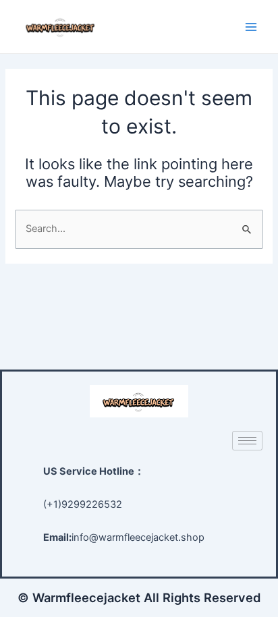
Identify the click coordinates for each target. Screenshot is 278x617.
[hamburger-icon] (247, 440)
